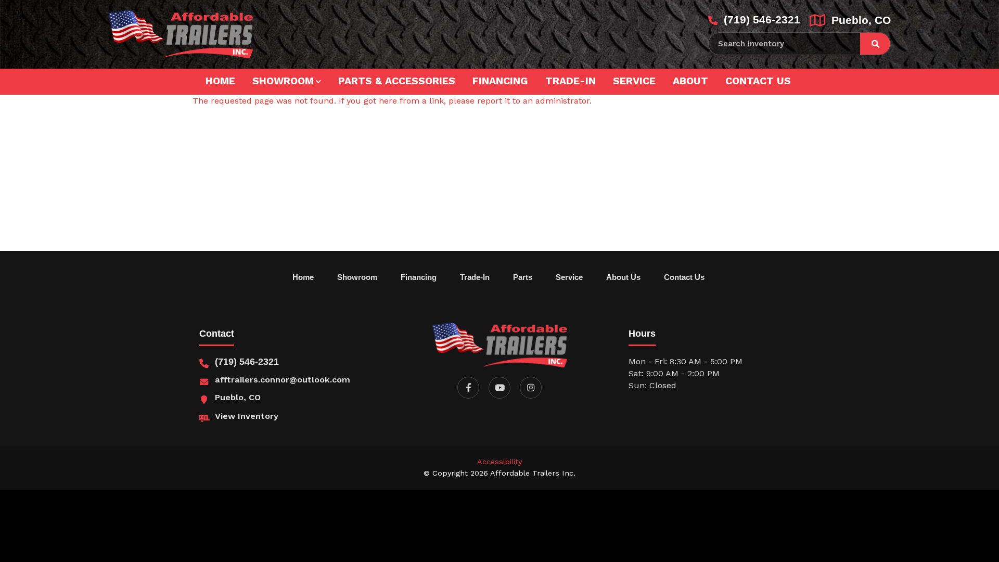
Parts (522, 277)
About (690, 81)
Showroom (283, 81)
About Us (623, 277)
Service (634, 81)
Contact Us (758, 81)
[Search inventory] (875, 44)
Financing (500, 81)
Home (220, 81)
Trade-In (570, 81)
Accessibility (499, 461)
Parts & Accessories (396, 81)
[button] (468, 388)
